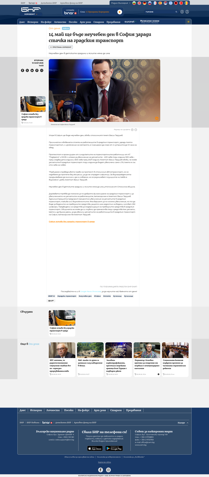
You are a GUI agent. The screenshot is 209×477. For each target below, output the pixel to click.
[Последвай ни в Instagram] (108, 470)
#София (97, 296)
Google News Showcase (90, 291)
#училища (128, 296)
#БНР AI (51, 296)
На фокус (83, 410)
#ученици (117, 296)
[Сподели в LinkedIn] (32, 70)
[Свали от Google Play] (114, 448)
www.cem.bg (140, 445)
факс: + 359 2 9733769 (144, 440)
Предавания (133, 410)
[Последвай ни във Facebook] (100, 470)
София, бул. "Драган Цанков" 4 (60, 434)
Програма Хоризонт (62, 47)
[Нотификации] (182, 12)
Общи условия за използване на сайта (79, 457)
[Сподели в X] (27, 70)
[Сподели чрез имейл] (41, 70)
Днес (23, 410)
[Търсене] (176, 11)
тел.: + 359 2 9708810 (144, 437)
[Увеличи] (132, 129)
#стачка (107, 296)
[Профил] (187, 12)
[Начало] (30, 9)
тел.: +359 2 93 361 (66, 437)
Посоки (68, 410)
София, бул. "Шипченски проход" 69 (151, 434)
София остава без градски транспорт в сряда (72, 222)
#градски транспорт (66, 296)
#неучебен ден (85, 296)
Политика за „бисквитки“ (134, 457)
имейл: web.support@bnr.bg (61, 440)
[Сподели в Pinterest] (37, 70)
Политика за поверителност (109, 457)
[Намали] (135, 129)
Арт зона (100, 410)
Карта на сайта (104, 462)
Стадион (116, 410)
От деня (54, 28)
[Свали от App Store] (94, 448)
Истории (36, 410)
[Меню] (188, 21)
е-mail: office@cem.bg (144, 442)
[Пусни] (119, 12)
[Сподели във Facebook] (22, 70)
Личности (53, 410)
